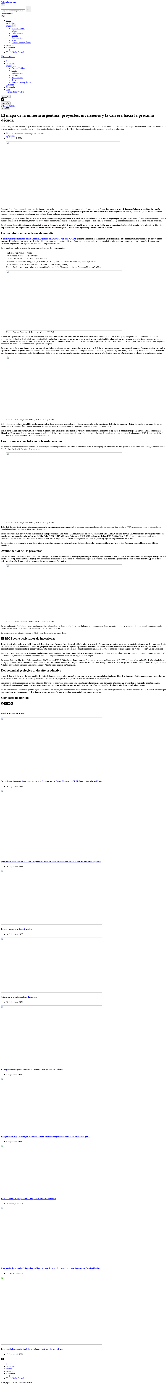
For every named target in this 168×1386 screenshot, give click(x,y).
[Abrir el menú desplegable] (14, 66)
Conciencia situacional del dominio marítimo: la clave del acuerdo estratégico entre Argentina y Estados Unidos (50, 1268)
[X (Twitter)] (2, 100)
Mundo (9, 66)
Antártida (10, 85)
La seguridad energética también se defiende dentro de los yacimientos (32, 1069)
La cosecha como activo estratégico (16, 929)
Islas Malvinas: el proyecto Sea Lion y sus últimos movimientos (28, 1198)
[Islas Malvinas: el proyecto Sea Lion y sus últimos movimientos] (47, 1193)
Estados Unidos (18, 68)
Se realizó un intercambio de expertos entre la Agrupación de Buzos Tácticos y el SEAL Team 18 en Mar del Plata (51, 781)
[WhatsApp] (11, 704)
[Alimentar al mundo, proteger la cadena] (51, 992)
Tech (8, 89)
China (14, 70)
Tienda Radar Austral (15, 92)
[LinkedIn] (8, 704)
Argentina (10, 63)
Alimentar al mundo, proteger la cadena (19, 997)
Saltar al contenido (8, 2)
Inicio (8, 61)
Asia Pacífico (17, 78)
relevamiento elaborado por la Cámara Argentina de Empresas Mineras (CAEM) (40, 239)
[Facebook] (2, 704)
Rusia (14, 80)
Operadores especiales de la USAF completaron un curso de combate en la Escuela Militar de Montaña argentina (51, 861)
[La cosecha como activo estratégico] (51, 924)
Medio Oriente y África (21, 82)
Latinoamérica (17, 73)
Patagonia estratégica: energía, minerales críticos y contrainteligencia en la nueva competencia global (45, 1136)
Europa (15, 75)
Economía (10, 87)
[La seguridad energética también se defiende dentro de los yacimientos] (51, 1064)
